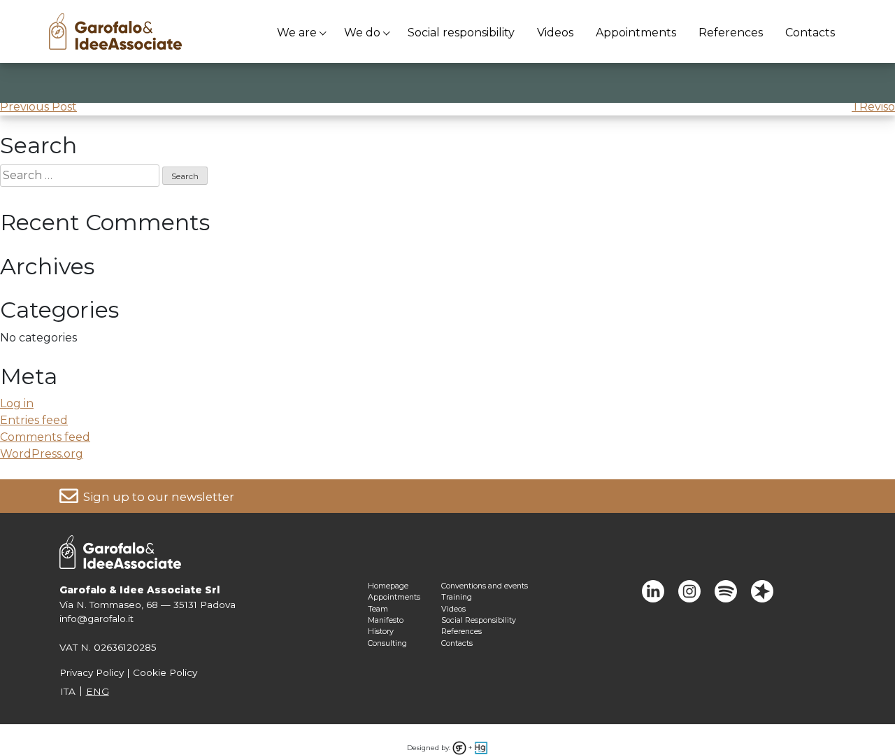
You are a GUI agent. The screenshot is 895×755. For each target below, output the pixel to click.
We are (297, 32)
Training (456, 597)
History (381, 631)
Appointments (636, 32)
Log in (17, 403)
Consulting (387, 643)
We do (362, 32)
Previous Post (38, 106)
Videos (555, 32)
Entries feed (34, 420)
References (731, 32)
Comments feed (45, 437)
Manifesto (385, 620)
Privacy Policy (91, 672)
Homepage (388, 586)
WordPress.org (41, 453)
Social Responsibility (478, 620)
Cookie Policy (165, 672)
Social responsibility (461, 32)
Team (378, 609)
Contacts (810, 32)
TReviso (873, 106)
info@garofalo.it (96, 618)
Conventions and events (484, 586)
